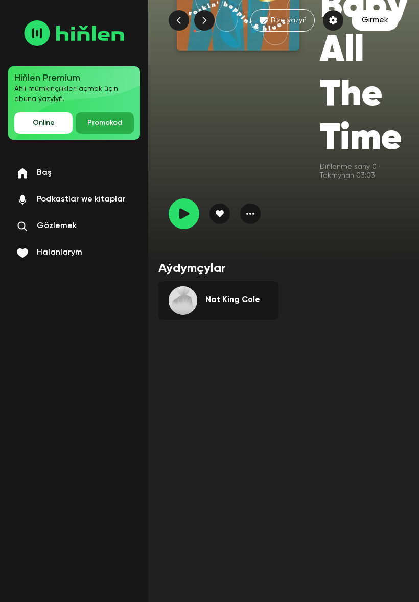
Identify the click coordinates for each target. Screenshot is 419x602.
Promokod (104, 123)
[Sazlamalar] (333, 20)
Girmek (375, 20)
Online (44, 123)
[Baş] (74, 33)
